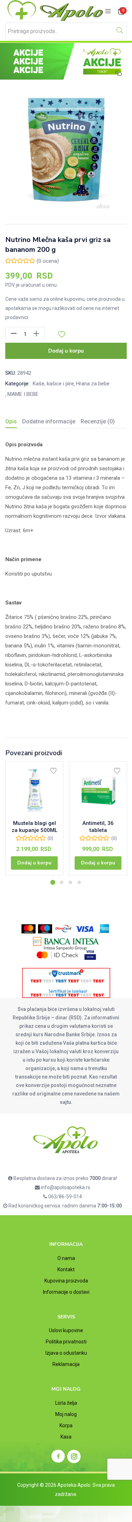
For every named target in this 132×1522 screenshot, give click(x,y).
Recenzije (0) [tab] (98, 421)
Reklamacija (66, 1364)
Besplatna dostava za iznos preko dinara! (64, 1178)
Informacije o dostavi (66, 1292)
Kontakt (66, 1269)
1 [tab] (53, 882)
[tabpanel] (34, 821)
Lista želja (66, 1403)
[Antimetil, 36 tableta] (98, 790)
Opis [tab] (11, 421)
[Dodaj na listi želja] (53, 771)
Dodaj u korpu (66, 350)
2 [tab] (61, 882)
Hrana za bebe (92, 383)
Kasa (66, 1437)
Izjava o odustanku (66, 1353)
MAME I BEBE (22, 394)
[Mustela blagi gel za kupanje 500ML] (34, 790)
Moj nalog (66, 1414)
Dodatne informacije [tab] (48, 421)
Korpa (66, 1425)
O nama (66, 1258)
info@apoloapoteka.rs (65, 1187)
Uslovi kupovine (66, 1330)
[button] (121, 11)
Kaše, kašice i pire (53, 383)
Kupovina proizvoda (66, 1281)
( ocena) (48, 261)
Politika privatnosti (66, 1341)
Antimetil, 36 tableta (98, 826)
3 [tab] (70, 882)
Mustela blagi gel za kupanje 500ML (34, 826)
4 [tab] (79, 882)
